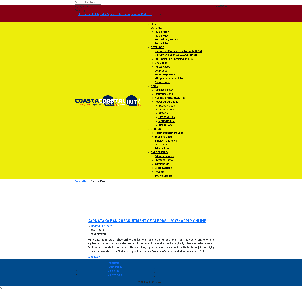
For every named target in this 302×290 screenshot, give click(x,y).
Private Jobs (162, 148)
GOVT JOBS (157, 47)
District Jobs (162, 82)
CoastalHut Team (101, 226)
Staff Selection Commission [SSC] (175, 59)
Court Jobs (161, 70)
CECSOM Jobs (166, 109)
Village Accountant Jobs (169, 78)
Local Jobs (161, 144)
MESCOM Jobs (166, 121)
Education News (164, 156)
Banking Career (164, 90)
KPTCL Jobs (165, 125)
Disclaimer (114, 270)
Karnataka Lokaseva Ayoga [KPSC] (176, 55)
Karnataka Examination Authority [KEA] (178, 51)
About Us (114, 263)
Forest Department (166, 74)
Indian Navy (161, 35)
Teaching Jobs (163, 136)
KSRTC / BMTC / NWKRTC (170, 98)
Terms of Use (114, 274)
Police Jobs (161, 43)
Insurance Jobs (164, 94)
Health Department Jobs (169, 133)
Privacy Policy (114, 267)
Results (159, 171)
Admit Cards (162, 164)
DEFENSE (156, 28)
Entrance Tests (164, 160)
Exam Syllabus (163, 168)
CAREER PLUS (159, 152)
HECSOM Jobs (166, 117)
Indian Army (162, 31)
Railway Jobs (162, 66)
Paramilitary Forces (166, 39)
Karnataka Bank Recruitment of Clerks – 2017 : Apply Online (147, 220)
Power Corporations (166, 101)
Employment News (166, 140)
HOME (154, 24)
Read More (94, 257)
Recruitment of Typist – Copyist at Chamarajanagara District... (110, 14)
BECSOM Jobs (166, 105)
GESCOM (163, 113)
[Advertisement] (151, 201)
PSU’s (154, 86)
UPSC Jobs (161, 63)
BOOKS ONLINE (164, 175)
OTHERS (156, 129)
